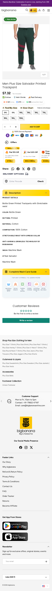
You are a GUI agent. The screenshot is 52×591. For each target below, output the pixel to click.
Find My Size (12, 108)
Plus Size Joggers (17, 354)
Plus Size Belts (7, 376)
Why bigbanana (9, 467)
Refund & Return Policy (12, 472)
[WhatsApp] (12, 168)
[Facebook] (18, 168)
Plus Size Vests (8, 366)
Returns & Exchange (41, 108)
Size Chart (29, 108)
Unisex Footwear (8, 385)
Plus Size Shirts (23, 344)
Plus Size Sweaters (27, 363)
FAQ (4, 491)
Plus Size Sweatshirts (10, 363)
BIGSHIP (46, 161)
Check (40, 181)
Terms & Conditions (10, 481)
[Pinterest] (28, 168)
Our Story (6, 462)
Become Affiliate (9, 506)
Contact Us (7, 486)
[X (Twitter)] (23, 168)
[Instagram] (34, 168)
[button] (43, 10)
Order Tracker (8, 496)
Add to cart (35, 127)
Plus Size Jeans (29, 351)
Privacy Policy (8, 476)
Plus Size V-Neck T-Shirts (32, 348)
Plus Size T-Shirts (9, 344)
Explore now (26, 5)
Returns (5, 501)
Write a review (26, 320)
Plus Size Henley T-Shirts (12, 348)
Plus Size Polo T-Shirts (38, 344)
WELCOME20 (30, 161)
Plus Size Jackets (41, 363)
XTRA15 (10, 161)
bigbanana (11, 585)
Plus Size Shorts (31, 354)
